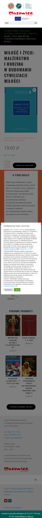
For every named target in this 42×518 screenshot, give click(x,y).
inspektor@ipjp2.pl (10, 250)
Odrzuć (30, 516)
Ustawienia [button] (8, 290)
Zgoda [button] (17, 290)
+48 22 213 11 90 (25, 250)
